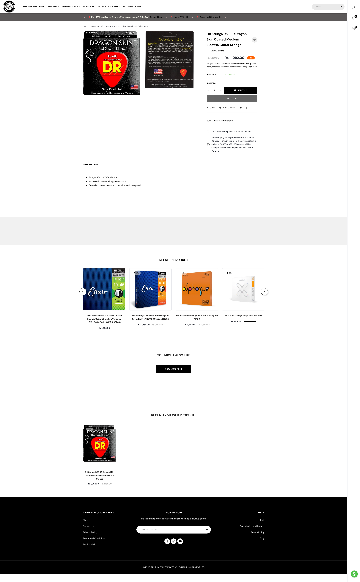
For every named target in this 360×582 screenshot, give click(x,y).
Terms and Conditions (94, 538)
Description (90, 164)
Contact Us (88, 526)
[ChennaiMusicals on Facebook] (167, 541)
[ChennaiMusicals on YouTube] (180, 541)
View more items (173, 369)
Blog (262, 538)
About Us (87, 520)
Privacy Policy (90, 532)
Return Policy (257, 532)
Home (85, 26)
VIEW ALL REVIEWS (217, 51)
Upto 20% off (160, 17)
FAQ (262, 520)
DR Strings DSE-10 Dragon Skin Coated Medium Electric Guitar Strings (99, 475)
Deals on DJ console (190, 17)
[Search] (341, 7)
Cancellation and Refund (251, 526)
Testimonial (89, 544)
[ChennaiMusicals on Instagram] (173, 541)
